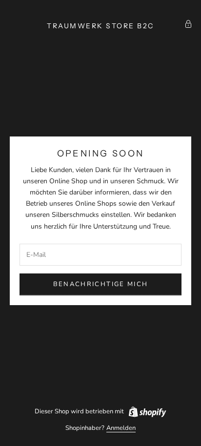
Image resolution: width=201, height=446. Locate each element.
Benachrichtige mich (100, 284)
